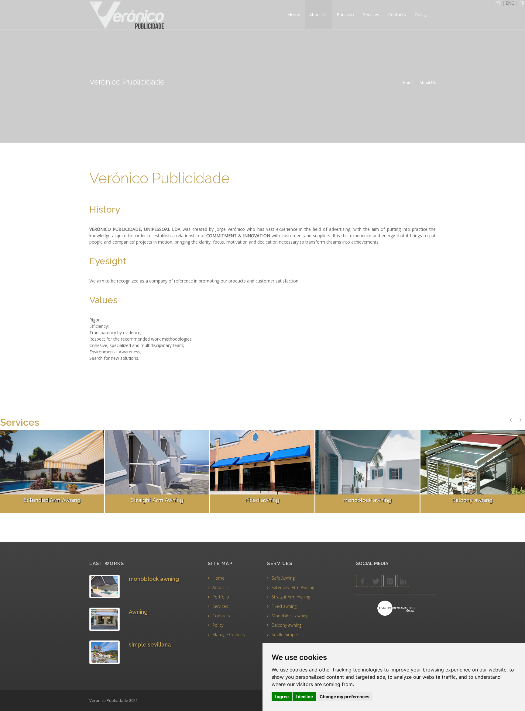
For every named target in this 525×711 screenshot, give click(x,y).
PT (498, 3)
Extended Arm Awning (293, 587)
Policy (421, 14)
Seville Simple (285, 634)
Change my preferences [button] (344, 696)
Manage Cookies (228, 634)
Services (371, 14)
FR (521, 3)
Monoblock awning (290, 616)
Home (294, 14)
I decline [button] (304, 696)
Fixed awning (284, 606)
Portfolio (345, 14)
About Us (318, 14)
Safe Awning (283, 578)
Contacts (397, 14)
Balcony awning (286, 625)
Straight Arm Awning (291, 597)
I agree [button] (282, 696)
